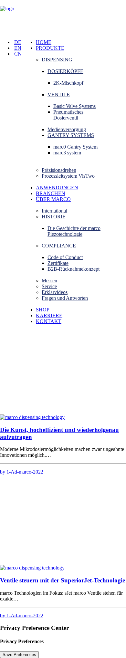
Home (43, 42)
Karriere (49, 315)
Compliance (59, 245)
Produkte (50, 48)
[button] (32, 417)
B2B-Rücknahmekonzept (73, 269)
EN (17, 48)
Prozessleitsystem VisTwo (68, 176)
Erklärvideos (55, 292)
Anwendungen (57, 187)
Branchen (50, 193)
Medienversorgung (66, 129)
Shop (42, 309)
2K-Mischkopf (68, 83)
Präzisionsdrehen (59, 170)
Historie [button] (54, 216)
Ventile (58, 94)
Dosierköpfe (65, 71)
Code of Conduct (65, 257)
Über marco (53, 199)
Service (49, 286)
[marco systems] (63, 17)
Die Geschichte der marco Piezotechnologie (73, 231)
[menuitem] (81, 42)
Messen (49, 280)
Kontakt (48, 321)
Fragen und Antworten (65, 298)
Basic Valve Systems (74, 106)
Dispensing (57, 59)
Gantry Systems (70, 135)
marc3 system (67, 152)
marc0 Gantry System (75, 147)
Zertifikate (57, 263)
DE (17, 42)
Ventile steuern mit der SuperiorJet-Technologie (62, 580)
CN (18, 54)
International (54, 211)
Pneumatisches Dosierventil (68, 114)
